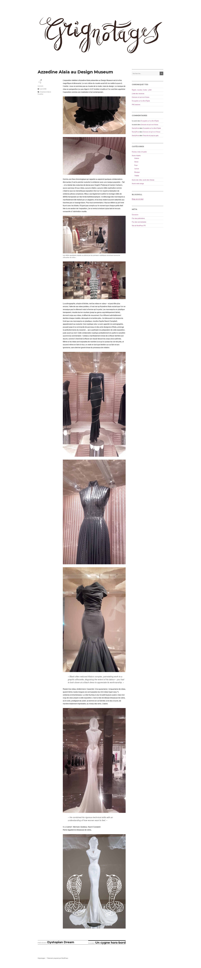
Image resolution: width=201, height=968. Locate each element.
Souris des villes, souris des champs (143, 180)
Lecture (136, 169)
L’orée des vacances (138, 93)
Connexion (135, 215)
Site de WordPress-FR (139, 226)
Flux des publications (138, 218)
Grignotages (41, 958)
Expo (136, 165)
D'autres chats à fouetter (139, 152)
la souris (40, 86)
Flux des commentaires (139, 222)
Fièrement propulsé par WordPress (57, 958)
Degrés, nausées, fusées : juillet (141, 90)
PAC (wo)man (136, 104)
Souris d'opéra (136, 155)
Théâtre (136, 176)
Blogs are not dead (137, 199)
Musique (137, 172)
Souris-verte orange (138, 183)
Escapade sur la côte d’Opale (141, 101)
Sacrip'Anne (135, 128)
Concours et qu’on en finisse (140, 97)
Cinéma (136, 158)
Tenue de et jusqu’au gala (150, 135)
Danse (136, 162)
